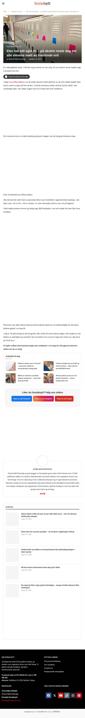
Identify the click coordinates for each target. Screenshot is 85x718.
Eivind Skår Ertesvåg (17, 59)
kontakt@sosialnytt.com (11, 700)
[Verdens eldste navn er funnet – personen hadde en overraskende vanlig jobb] (11, 366)
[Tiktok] (67, 695)
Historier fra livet (16, 11)
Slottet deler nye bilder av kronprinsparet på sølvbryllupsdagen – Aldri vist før (48, 551)
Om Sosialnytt (8, 657)
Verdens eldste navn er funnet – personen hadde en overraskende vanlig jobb (29, 365)
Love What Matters (17, 82)
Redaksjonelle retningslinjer (54, 671)
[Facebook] (48, 695)
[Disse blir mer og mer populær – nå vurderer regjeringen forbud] (12, 537)
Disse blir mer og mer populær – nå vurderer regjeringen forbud (47, 532)
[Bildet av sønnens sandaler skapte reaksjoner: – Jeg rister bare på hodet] (11, 378)
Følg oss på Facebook (21, 399)
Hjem (5, 11)
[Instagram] (73, 695)
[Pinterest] (79, 695)
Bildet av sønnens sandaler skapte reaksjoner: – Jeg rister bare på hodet (29, 378)
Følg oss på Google (64, 399)
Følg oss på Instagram (43, 399)
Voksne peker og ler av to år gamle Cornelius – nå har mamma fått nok (66, 378)
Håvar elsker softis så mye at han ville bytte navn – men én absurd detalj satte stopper (48, 515)
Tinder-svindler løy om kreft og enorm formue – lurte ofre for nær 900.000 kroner (67, 365)
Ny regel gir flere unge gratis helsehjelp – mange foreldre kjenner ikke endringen (50, 586)
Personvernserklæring (52, 661)
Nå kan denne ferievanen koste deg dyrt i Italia (40, 567)
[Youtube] (61, 695)
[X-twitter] (54, 695)
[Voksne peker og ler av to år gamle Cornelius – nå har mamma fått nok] (49, 378)
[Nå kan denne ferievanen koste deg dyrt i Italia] (12, 573)
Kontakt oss (48, 668)
